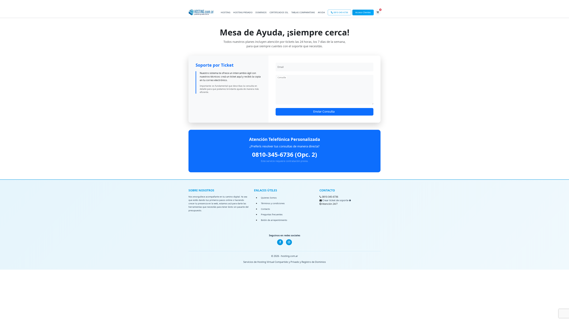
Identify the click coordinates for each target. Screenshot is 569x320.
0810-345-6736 (341, 12)
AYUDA (321, 12)
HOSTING (225, 12)
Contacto (265, 209)
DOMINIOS (261, 12)
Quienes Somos (269, 197)
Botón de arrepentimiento (274, 220)
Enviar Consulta (324, 111)
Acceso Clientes (363, 12)
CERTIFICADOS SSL (279, 12)
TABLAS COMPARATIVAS (303, 12)
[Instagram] (289, 242)
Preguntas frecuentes (272, 214)
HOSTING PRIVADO (242, 12)
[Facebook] (280, 242)
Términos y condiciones (273, 203)
